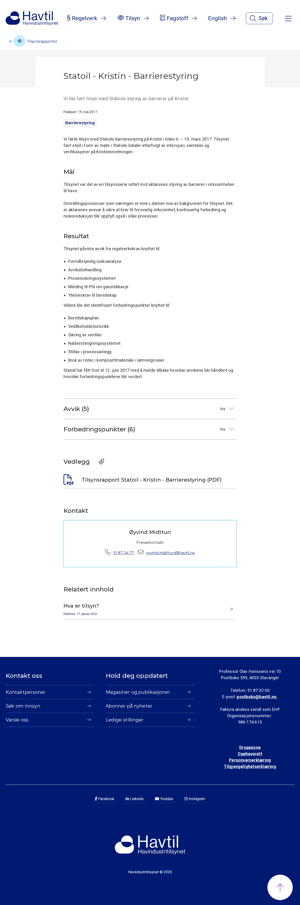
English (217, 18)
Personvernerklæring (250, 760)
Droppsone (250, 747)
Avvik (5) (145, 409)
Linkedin (136, 799)
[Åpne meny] (288, 18)
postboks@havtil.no (257, 696)
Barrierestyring (80, 123)
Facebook (105, 799)
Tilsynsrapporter (41, 41)
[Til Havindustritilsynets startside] (32, 18)
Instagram (196, 799)
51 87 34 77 (123, 553)
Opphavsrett (250, 753)
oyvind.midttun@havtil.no (170, 553)
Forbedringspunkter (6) (145, 429)
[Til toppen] (280, 887)
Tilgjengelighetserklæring (250, 766)
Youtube (166, 799)
